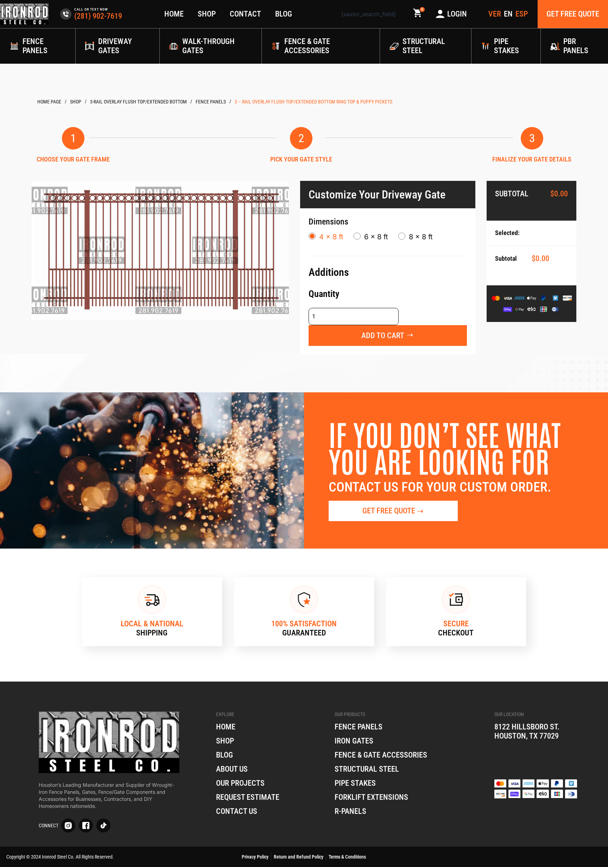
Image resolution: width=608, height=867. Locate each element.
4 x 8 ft (331, 237)
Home (174, 14)
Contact (245, 14)
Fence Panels (211, 102)
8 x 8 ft (421, 237)
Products (75, 102)
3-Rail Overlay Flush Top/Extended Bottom (138, 102)
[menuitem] (508, 14)
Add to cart (382, 335)
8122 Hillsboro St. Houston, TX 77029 (526, 731)
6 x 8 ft (376, 237)
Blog (283, 14)
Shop (207, 14)
